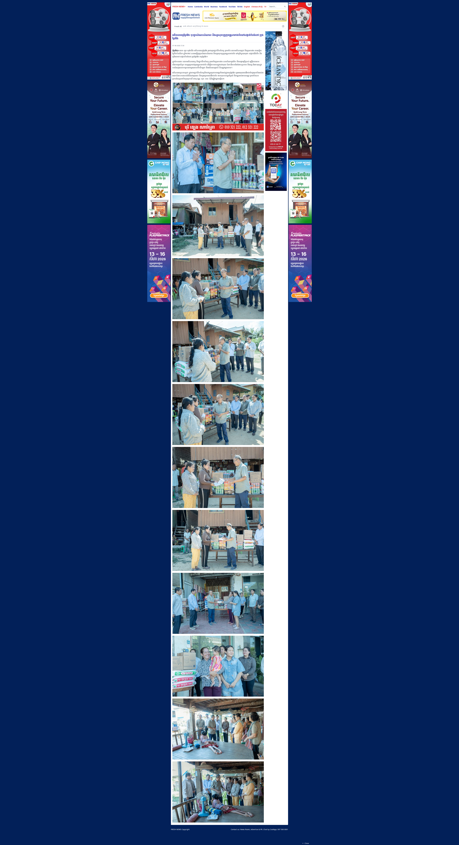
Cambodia (198, 7)
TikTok (240, 7)
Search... (272, 6)
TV (265, 7)
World (206, 7)
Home (190, 7)
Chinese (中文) (257, 7)
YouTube (232, 7)
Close (307, 843)
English (247, 7)
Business (214, 7)
